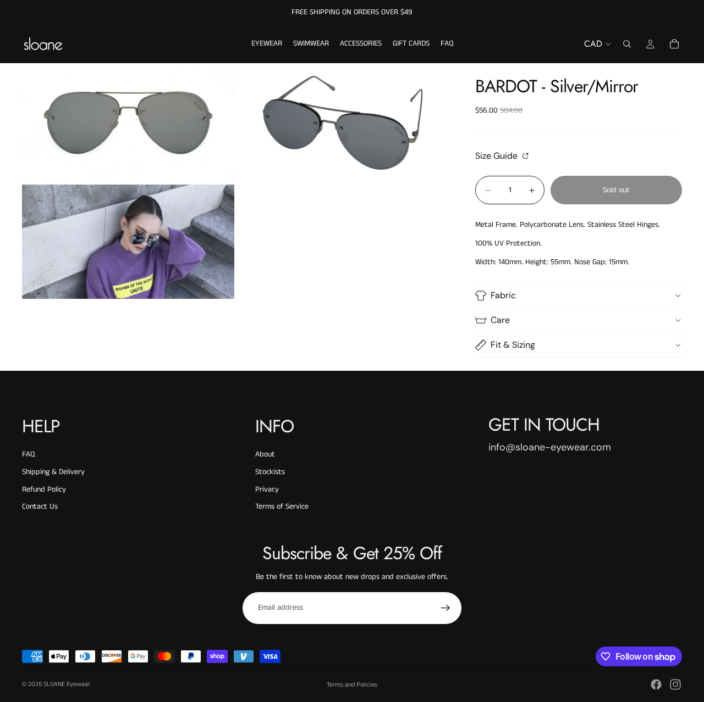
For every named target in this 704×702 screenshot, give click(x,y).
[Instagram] (675, 684)
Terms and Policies (352, 684)
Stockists (270, 471)
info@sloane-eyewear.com (549, 447)
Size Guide (497, 155)
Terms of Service (282, 506)
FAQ (28, 454)
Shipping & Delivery (53, 471)
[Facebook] (656, 684)
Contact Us (40, 506)
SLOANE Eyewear (66, 684)
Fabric (503, 295)
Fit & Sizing (513, 344)
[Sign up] (445, 608)
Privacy (267, 489)
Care (500, 320)
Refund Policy (44, 489)
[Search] (627, 44)
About (265, 454)
